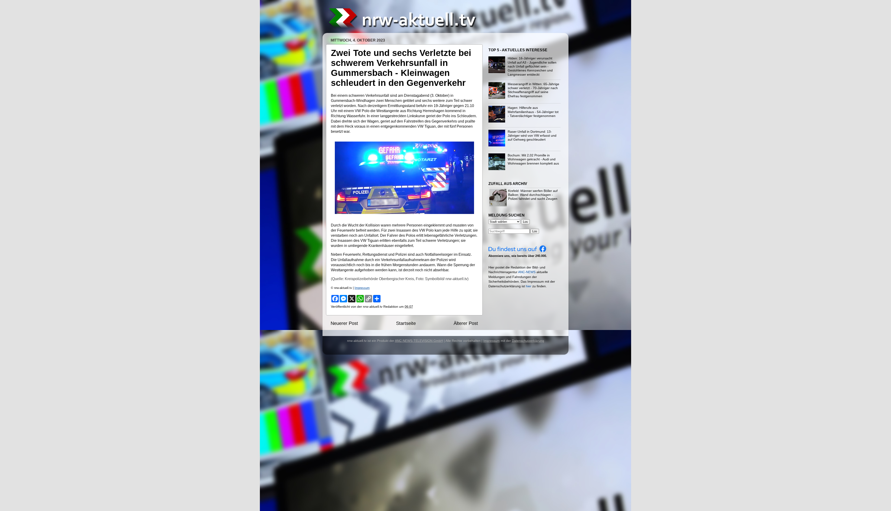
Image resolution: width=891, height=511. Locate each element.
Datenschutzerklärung (528, 341)
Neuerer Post (344, 323)
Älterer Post (466, 323)
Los (534, 231)
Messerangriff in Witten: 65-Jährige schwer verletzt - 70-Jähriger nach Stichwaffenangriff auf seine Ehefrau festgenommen (533, 90)
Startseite (406, 323)
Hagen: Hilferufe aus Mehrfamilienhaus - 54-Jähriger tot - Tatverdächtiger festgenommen (533, 112)
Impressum (362, 288)
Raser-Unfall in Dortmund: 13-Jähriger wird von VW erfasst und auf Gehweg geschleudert (532, 136)
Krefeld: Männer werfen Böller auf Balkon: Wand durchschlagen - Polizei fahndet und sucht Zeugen (533, 195)
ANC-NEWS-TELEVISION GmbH (419, 341)
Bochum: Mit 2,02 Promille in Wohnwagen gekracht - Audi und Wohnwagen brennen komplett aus (533, 159)
